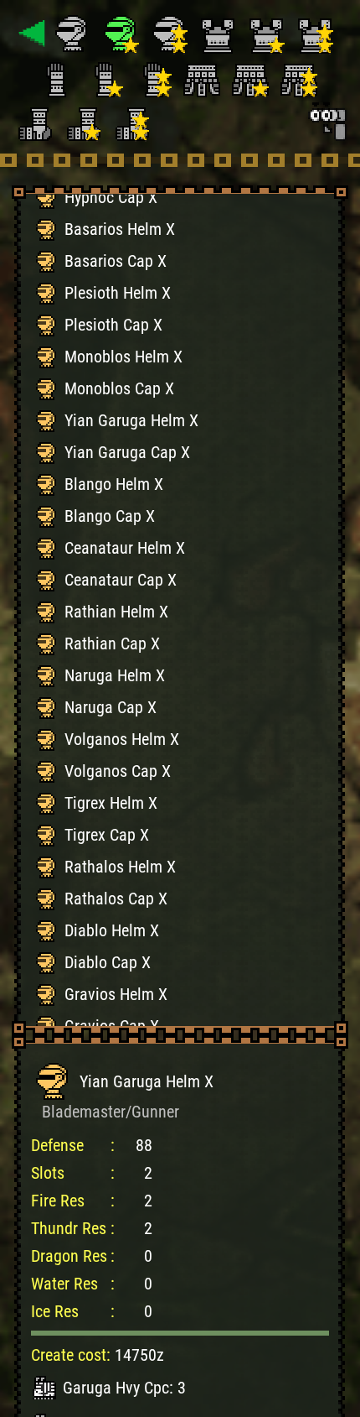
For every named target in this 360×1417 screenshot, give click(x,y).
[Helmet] (74, 33)
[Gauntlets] (58, 77)
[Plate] (220, 33)
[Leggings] (36, 121)
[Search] (326, 121)
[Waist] (204, 77)
